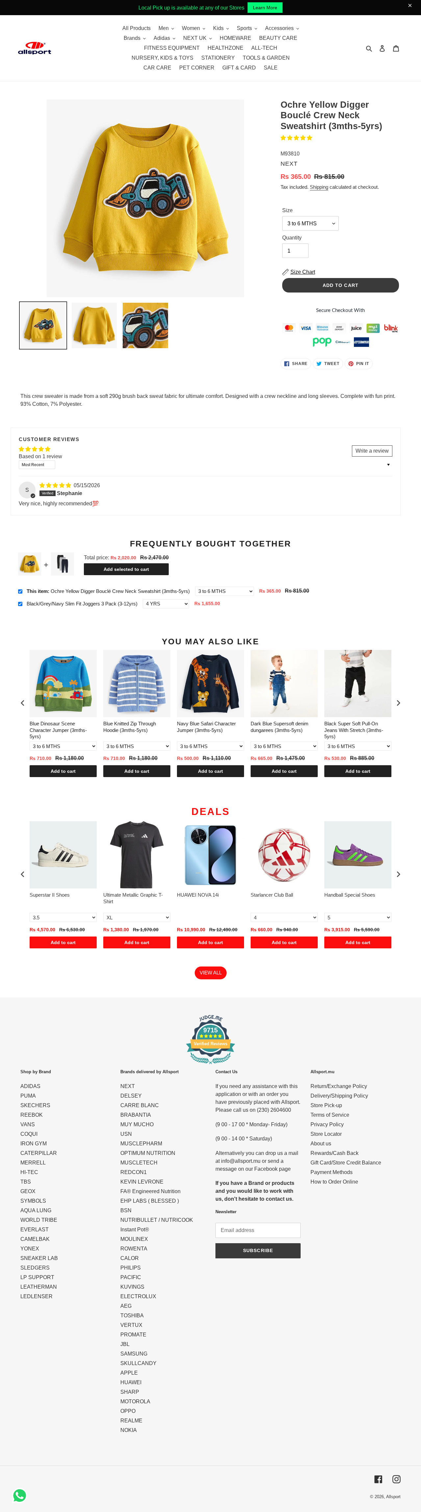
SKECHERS (35, 1105)
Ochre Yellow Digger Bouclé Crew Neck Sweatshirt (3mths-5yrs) (108, 591)
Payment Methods (331, 1172)
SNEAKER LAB (39, 1258)
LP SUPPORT (37, 1277)
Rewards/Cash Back (334, 1153)
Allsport (393, 1496)
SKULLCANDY (138, 1363)
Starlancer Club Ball (272, 895)
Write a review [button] (372, 451)
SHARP (129, 1392)
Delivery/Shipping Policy (339, 1096)
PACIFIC (130, 1277)
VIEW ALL (211, 972)
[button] (296, 138)
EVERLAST (34, 1229)
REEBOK (31, 1115)
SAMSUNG (133, 1354)
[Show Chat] (21, 1495)
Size (287, 210)
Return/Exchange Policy (338, 1086)
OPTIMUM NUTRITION (147, 1153)
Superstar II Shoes (50, 895)
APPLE (129, 1373)
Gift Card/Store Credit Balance (345, 1162)
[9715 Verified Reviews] (210, 1065)
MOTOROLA (135, 1401)
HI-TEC (29, 1172)
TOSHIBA (132, 1315)
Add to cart (63, 771)
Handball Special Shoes (349, 895)
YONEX (29, 1248)
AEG (126, 1306)
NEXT (127, 1086)
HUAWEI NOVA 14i (198, 895)
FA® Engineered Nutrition (150, 1191)
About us (320, 1143)
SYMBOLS (33, 1201)
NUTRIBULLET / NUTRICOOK (156, 1220)
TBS (25, 1182)
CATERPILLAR (38, 1153)
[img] (55, 485)
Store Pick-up (326, 1105)
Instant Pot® (134, 1229)
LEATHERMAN (38, 1287)
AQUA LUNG (35, 1210)
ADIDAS (30, 1086)
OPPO (128, 1411)
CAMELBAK (35, 1239)
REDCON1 (133, 1172)
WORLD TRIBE (38, 1220)
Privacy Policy (327, 1124)
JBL (125, 1344)
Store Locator (326, 1134)
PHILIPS (130, 1268)
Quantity (292, 237)
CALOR (129, 1258)
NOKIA (128, 1430)
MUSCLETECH (139, 1162)
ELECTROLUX (138, 1296)
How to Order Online (334, 1182)
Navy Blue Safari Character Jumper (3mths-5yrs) (206, 727)
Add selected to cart (126, 569)
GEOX (28, 1191)
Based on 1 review (40, 456)
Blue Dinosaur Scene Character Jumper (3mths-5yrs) (58, 730)
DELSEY (131, 1096)
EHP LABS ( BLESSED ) (149, 1201)
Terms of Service (329, 1115)
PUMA (28, 1096)
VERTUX (131, 1325)
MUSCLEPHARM (141, 1143)
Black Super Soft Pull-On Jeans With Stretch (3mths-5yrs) (353, 730)
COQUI (28, 1134)
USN (126, 1134)
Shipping (319, 187)
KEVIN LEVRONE (141, 1182)
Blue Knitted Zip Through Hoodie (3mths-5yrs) (129, 727)
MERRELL (33, 1162)
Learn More (265, 7)
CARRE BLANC (139, 1105)
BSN (126, 1210)
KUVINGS (132, 1287)
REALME (131, 1420)
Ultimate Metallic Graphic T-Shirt (133, 898)
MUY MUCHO (137, 1124)
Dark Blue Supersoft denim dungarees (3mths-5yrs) (280, 727)
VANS (27, 1124)
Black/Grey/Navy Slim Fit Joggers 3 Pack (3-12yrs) (82, 603)
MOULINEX (134, 1239)
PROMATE (133, 1334)
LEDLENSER (36, 1296)
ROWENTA (133, 1248)
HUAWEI (130, 1382)
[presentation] (22, 703)
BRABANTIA (135, 1115)
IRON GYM (33, 1143)
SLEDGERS (35, 1268)
